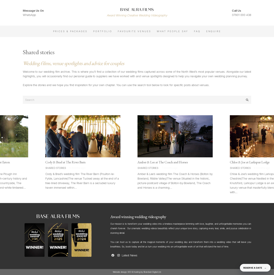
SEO (129, 272)
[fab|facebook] (112, 255)
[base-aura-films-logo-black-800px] (137, 9)
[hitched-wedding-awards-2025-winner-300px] (58, 240)
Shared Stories (45, 167)
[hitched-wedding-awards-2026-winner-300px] (35, 240)
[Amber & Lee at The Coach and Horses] (164, 136)
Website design (120, 272)
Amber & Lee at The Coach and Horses (152, 162)
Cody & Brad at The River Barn (55, 162)
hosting (137, 272)
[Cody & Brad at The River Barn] (72, 136)
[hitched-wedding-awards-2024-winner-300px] (81, 240)
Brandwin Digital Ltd (152, 272)
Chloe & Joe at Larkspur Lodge (239, 162)
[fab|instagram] (118, 255)
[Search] (247, 100)
